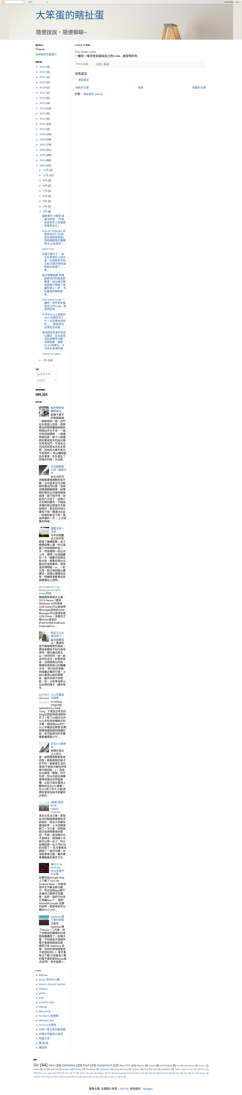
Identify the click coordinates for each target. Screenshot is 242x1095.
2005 (43, 155)
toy (178, 1065)
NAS (67, 1073)
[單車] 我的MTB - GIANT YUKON (57, 807)
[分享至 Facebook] (105, 64)
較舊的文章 (199, 87)
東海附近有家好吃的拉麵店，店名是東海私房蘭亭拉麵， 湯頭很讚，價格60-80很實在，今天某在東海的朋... (54, 340)
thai (146, 1069)
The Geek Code (85, 51)
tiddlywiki (74, 1076)
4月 (45, 206)
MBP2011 (200, 1069)
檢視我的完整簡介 (46, 54)
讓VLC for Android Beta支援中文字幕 (57, 869)
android (54, 1069)
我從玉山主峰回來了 (57, 634)
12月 (46, 170)
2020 (43, 82)
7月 (45, 190)
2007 (43, 144)
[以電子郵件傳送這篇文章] (97, 64)
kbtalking (164, 1073)
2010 (43, 129)
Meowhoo (45, 1011)
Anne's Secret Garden (52, 984)
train (155, 1069)
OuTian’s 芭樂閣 (48, 1015)
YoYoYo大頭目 (47, 1025)
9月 (45, 180)
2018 (43, 87)
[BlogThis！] (99, 64)
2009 (43, 134)
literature (176, 1073)
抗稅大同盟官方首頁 (51, 1034)
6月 (45, 196)
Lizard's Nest (47, 1002)
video (101, 1076)
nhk (193, 1073)
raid (35, 1076)
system (136, 1069)
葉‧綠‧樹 (43, 1043)
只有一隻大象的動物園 (52, 1029)
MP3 (58, 1073)
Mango (43, 1006)
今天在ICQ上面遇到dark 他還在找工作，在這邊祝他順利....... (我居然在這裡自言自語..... (54, 321)
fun (139, 1073)
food (86, 1065)
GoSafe (189, 1069)
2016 (43, 97)
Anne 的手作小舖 (49, 979)
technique (166, 1065)
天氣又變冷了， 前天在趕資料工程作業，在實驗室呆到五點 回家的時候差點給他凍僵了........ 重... (54, 262)
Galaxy (43, 988)
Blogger (147, 1088)
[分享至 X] (102, 64)
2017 (43, 92)
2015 (43, 103)
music (202, 1065)
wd (122, 1076)
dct (109, 1073)
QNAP (83, 1073)
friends (77, 1069)
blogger (100, 1073)
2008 (43, 139)
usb (93, 1076)
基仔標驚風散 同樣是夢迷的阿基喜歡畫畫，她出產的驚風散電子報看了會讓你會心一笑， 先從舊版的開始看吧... (54, 285)
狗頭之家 (44, 1038)
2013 (43, 113)
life (36, 1064)
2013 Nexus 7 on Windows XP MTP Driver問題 (50, 590)
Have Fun (48, 248)
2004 (43, 160)
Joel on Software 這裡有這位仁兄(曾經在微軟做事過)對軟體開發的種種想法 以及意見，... (54, 237)
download (119, 1073)
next (186, 1073)
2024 (43, 66)
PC (74, 1073)
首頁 (140, 87)
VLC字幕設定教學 (57, 696)
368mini (178, 1069)
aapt (91, 1073)
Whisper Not (46, 1020)
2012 (43, 118)
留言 (42, 380)
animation (189, 1065)
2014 (43, 108)
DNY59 (124, 1088)
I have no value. (51, 353)
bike (52, 1065)
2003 (43, 165)
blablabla (68, 1065)
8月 (45, 185)
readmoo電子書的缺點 (57, 918)
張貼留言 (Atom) (93, 94)
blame (140, 1065)
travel (152, 1065)
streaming (62, 1076)
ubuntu (85, 1076)
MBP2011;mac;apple (43, 1073)
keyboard (105, 1069)
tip (44, 1069)
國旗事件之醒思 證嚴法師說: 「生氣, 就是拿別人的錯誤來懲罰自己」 (54, 221)
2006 (43, 149)
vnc (115, 1076)
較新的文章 (82, 87)
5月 (45, 201)
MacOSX (125, 1065)
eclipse (66, 1069)
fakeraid (130, 1073)
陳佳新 (43, 1047)
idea (147, 1073)
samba (43, 1076)
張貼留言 (83, 79)
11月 (46, 175)
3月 (45, 211)
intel (154, 1073)
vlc (108, 1076)
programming (121, 1069)
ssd (52, 1076)
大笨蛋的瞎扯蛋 (70, 15)
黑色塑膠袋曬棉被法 (57, 409)
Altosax (43, 975)
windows (165, 1069)
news (36, 1069)
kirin (41, 997)
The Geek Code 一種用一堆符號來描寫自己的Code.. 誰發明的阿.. (54, 304)
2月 (45, 360)
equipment (104, 1065)
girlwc (42, 993)
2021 (43, 77)
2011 (43, 123)
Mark (41, 49)
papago (202, 1073)
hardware (91, 1069)
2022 (43, 71)
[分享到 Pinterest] (107, 64)
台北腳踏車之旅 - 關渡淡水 (58, 470)
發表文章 (45, 374)
